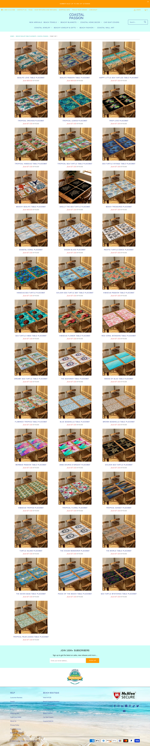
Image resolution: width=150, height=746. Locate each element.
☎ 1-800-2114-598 (8, 10)
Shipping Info (64, 10)
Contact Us (21, 10)
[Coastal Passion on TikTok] (134, 706)
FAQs (31, 10)
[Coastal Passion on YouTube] (124, 711)
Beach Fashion (48, 713)
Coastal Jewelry (48, 709)
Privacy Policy (14, 725)
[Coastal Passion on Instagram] (118, 706)
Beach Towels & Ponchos (51, 701)
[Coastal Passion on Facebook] (114, 706)
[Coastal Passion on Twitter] (137, 706)
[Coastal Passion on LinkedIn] (122, 706)
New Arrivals (47, 697)
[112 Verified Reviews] (75, 685)
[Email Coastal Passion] (111, 706)
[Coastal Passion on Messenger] (126, 706)
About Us (13, 721)
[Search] (145, 22)
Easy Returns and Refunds (46, 10)
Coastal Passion (20, 741)
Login (138, 10)
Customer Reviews (16, 697)
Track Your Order (79, 10)
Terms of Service (15, 729)
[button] (51, 22)
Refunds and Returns (17, 733)
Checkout (93, 10)
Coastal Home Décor (50, 705)
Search (12, 701)
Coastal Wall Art (48, 721)
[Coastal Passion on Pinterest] (130, 706)
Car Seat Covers (48, 717)
